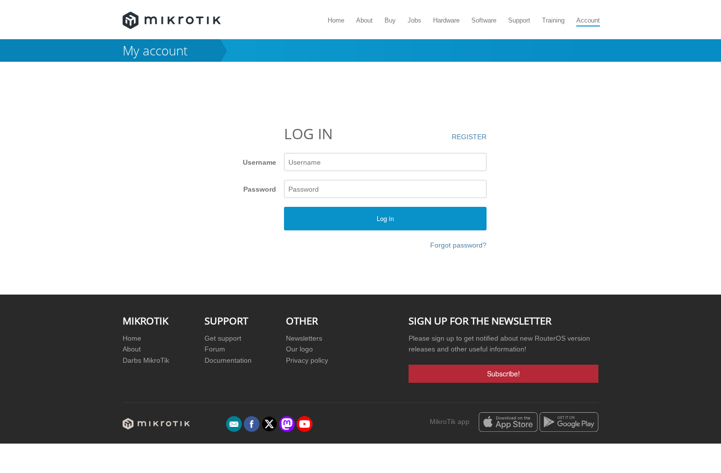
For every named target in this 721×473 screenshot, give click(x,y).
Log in (385, 218)
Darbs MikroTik (146, 360)
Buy (390, 20)
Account (588, 20)
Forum (215, 349)
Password (259, 189)
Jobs (414, 20)
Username (259, 162)
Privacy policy (307, 360)
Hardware (446, 20)
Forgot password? (458, 245)
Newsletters (304, 338)
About (364, 20)
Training (553, 20)
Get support (223, 338)
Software (483, 20)
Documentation (228, 360)
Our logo (299, 349)
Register (469, 137)
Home (336, 20)
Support (519, 20)
